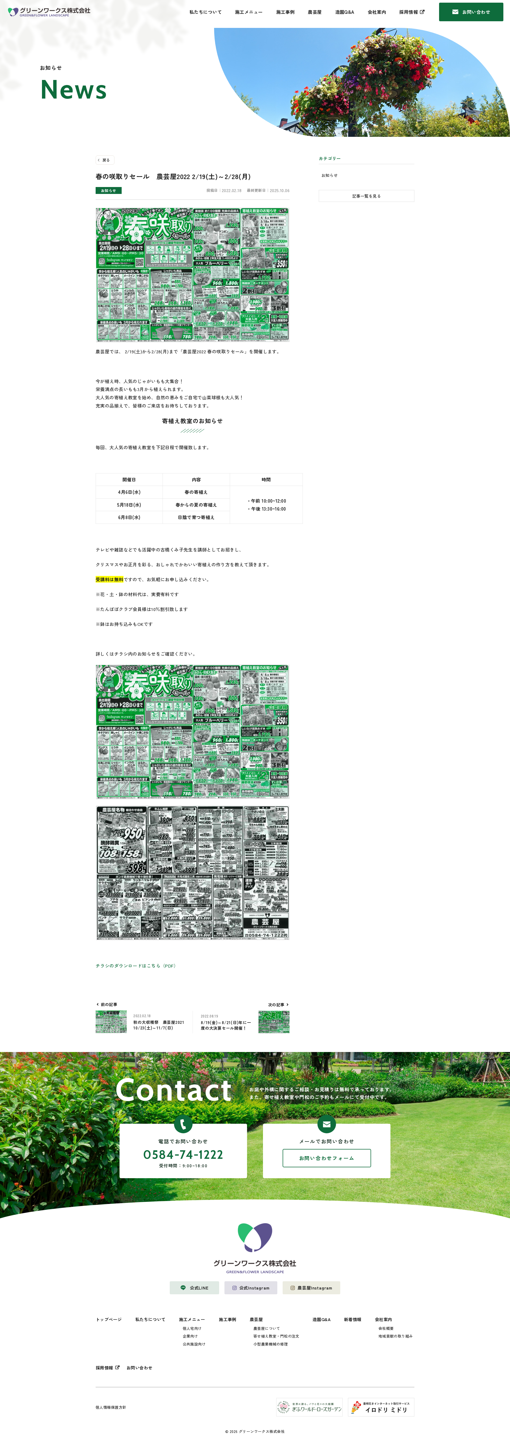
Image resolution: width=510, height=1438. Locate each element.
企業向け (190, 1336)
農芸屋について (266, 1328)
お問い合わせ (476, 12)
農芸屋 (315, 12)
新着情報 (353, 1319)
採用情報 (408, 12)
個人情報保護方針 (111, 1407)
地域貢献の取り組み (396, 1336)
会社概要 (386, 1328)
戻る (106, 160)
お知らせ (329, 175)
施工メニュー (249, 12)
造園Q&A (344, 12)
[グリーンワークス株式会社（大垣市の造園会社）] (49, 12)
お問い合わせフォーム (327, 1157)
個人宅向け (192, 1328)
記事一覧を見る (366, 196)
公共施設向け (194, 1344)
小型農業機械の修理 (270, 1344)
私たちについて (205, 12)
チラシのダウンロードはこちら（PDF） (137, 965)
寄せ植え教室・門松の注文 (276, 1336)
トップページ (109, 1319)
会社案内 (377, 12)
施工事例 (285, 12)
